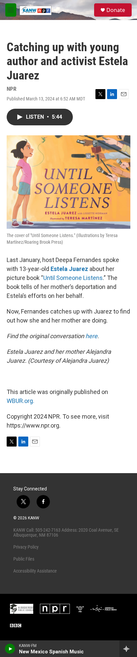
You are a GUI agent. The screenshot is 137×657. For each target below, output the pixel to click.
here (91, 335)
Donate (115, 10)
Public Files (23, 559)
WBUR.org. (20, 400)
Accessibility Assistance (35, 571)
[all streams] (128, 648)
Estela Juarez (69, 268)
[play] (10, 648)
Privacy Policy (26, 547)
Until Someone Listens (73, 277)
